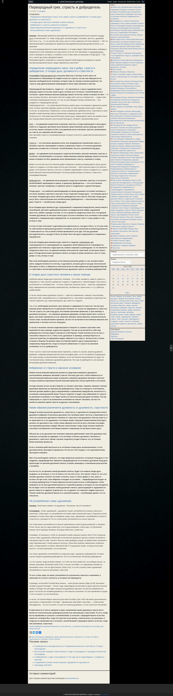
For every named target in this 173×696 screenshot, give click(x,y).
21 (132, 281)
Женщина (123, 72)
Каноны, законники (128, 97)
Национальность (121, 130)
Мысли (113, 123)
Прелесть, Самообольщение (129, 171)
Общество (114, 146)
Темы (31, 1)
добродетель (136, 303)
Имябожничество (116, 86)
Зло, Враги (94, 637)
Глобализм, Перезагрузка (132, 53)
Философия (123, 229)
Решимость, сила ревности (126, 185)
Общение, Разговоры (132, 143)
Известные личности (124, 81)
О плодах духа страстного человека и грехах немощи (52, 22)
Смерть (117, 201)
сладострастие (126, 317)
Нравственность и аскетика (38, 639)
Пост (142, 162)
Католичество (125, 100)
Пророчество (123, 176)
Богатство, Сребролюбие (119, 32)
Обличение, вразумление (129, 141)
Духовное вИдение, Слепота (125, 62)
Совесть (133, 203)
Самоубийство (129, 189)
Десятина (130, 60)
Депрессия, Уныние (118, 60)
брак (128, 301)
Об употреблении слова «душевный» (45, 30)
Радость (134, 180)
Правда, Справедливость (125, 164)
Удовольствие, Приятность (121, 224)
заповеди (114, 305)
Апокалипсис (120, 14)
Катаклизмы (140, 97)
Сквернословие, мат (125, 196)
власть (136, 301)
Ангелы (137, 9)
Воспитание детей (126, 48)
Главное (120, 53)
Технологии (115, 219)
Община (121, 146)
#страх (38, 628)
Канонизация (116, 97)
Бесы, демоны (126, 23)
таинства (128, 321)
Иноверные (121, 88)
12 (123, 278)
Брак (127, 37)
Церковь (115, 236)
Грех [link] (31, 124)
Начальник (131, 130)
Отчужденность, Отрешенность (130, 148)
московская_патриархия (119, 307)
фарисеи (123, 323)
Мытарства (120, 123)
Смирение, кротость (137, 201)
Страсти (51, 639)
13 (127, 278)
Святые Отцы (128, 194)
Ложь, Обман (138, 106)
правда (130, 310)
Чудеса (128, 240)
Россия (138, 185)
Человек (115, 240)
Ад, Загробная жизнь (125, 7)
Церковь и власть (125, 236)
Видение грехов (135, 42)
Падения (115, 153)
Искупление (130, 90)
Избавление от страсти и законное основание (49, 25)
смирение (135, 317)
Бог (143, 30)
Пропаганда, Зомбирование (128, 173)
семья (113, 317)
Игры (114, 81)
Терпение (138, 217)
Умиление (141, 224)
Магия (114, 111)
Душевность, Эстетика (82, 637)
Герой (114, 53)
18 (118, 281)
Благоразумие (123, 28)
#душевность (56, 626)
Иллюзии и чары (132, 83)
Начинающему (116, 132)
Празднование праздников (120, 166)
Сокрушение (115, 205)
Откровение (115, 148)
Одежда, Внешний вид (132, 146)
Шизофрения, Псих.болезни (122, 243)
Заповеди (122, 74)
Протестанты (115, 178)
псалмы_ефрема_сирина (132, 314)
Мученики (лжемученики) (135, 120)
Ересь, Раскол (117, 69)
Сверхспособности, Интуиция (121, 192)
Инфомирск (115, 334)
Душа (135, 65)
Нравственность (126, 137)
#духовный (48, 626)
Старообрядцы (134, 208)
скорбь (118, 317)
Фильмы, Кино (133, 229)
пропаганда (122, 312)
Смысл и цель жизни (118, 203)
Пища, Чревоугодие (136, 153)
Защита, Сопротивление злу (120, 77)
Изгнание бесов (137, 81)
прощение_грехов (117, 314)
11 (118, 278)
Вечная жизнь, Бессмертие (120, 42)
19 (123, 281)
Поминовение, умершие (130, 160)
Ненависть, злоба (125, 134)
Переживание (124, 153)
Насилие (122, 127)
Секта (136, 194)
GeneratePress (104, 694)
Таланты (122, 217)
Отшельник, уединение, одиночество (123, 150)
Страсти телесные (137, 210)
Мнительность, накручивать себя (130, 114)
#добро (31, 626)
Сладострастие (129, 199)
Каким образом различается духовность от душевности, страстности (58, 28)
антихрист (128, 296)
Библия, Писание (137, 23)
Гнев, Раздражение (117, 55)
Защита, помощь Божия (134, 74)
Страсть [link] (32, 143)
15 (137, 278)
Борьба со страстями (118, 37)
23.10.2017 (32, 11)
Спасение (114, 208)
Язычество (116, 248)
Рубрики (113, 251)
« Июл (127, 293)
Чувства (57, 639)
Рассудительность (126, 183)
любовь (128, 305)
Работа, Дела (116, 180)
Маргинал (114, 336)
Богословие (115, 35)
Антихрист (114, 12)
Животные (131, 72)
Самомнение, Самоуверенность (123, 187)
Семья (141, 194)
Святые (120, 194)
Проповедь (114, 176)
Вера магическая (137, 39)
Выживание (120, 51)
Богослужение (124, 35)
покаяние (138, 307)
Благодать (114, 28)
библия (139, 296)
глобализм (127, 303)
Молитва (128, 116)
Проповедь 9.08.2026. (43, 665)
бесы (134, 296)
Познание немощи (132, 155)
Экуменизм (116, 245)
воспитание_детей (117, 303)
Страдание (119, 210)
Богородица (133, 32)
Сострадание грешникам (128, 205)
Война (129, 46)
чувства (113, 326)
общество (131, 307)
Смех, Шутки (125, 201)
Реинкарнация (138, 183)
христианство (131, 323)
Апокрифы (129, 14)
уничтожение (115, 323)
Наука (113, 130)
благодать (114, 298)
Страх (113, 212)
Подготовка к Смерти (118, 155)
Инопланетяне (131, 88)
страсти (121, 321)
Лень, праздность (118, 106)
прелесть (114, 312)
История (141, 93)
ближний (121, 298)
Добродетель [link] (35, 180)
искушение (121, 305)
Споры (126, 208)
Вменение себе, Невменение (134, 44)
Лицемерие (129, 106)
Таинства (115, 217)
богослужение (129, 298)
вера (132, 301)
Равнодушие (126, 180)
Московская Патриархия (126, 118)
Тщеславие (121, 222)
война (142, 301)
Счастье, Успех (134, 215)
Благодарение (138, 26)
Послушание (135, 162)
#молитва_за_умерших (72, 626)
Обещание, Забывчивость (126, 139)
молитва (135, 305)
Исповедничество (132, 93)
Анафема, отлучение (127, 9)
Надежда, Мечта (131, 125)
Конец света (123, 102)
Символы (114, 196)
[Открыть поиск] (143, 1)
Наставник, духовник (133, 127)
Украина (134, 224)
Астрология (115, 18)
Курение (125, 104)
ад (123, 296)
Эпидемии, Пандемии (128, 245)
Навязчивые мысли (118, 125)
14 (132, 278)
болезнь (138, 298)
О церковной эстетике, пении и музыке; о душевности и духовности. (62, 662)
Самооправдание (117, 189)
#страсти (32, 628)
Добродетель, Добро (52, 637)
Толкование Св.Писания (128, 219)
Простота (132, 176)
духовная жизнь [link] (96, 52)
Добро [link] (32, 154)
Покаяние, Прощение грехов (120, 157)
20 (127, 281)
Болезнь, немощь (136, 35)
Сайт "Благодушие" (117, 338)
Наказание (114, 127)
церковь (139, 323)
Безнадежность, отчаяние (121, 21)
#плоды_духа (99, 626)
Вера (114, 39)
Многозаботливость (117, 116)
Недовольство (126, 132)
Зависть (115, 74)
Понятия (114, 162)
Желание (116, 72)
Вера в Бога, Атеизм (123, 39)
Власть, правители (117, 44)
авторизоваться (72, 678)
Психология (125, 178)
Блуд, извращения (134, 30)
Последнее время (124, 162)
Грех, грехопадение (38, 637)
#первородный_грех (87, 626)
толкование (135, 321)
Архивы (113, 259)
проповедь (130, 312)
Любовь (113, 109)
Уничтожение (116, 226)
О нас (114, 139)
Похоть (113, 164)
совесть (113, 319)
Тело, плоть (130, 217)
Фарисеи (115, 229)
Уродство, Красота (127, 226)
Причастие (114, 173)
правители (136, 310)
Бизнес (113, 26)
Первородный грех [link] (48, 76)
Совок (139, 203)
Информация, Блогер (118, 90)
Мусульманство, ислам (118, 120)
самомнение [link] (84, 242)
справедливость (134, 319)
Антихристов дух (124, 12)
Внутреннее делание (119, 46)
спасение (124, 319)
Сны (127, 203)
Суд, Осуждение (122, 215)
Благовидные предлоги (124, 26)
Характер (115, 231)
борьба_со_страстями (118, 301)
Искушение (121, 93)
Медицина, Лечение (124, 111)
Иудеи (114, 95)
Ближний (124, 30)
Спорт (121, 208)
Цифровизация (127, 238)
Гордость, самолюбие (132, 55)
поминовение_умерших (119, 310)
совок (119, 319)
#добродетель (39, 626)
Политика (118, 160)
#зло (62, 626)
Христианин (124, 231)
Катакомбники (115, 100)
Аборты (114, 7)
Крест (130, 102)
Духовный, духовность (67, 637)
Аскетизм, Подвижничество (129, 16)
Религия (113, 185)
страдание (114, 321)
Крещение (136, 102)
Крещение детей (116, 104)
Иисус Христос (116, 83)
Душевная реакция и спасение (121, 332)
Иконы (124, 83)
